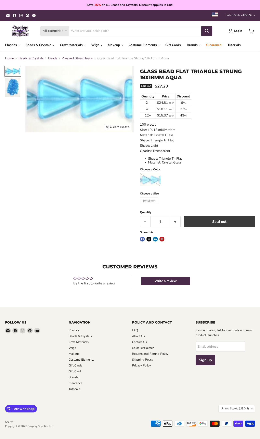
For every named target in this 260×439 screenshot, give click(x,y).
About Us (138, 336)
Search (9, 422)
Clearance (213, 45)
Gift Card (75, 371)
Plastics (11, 45)
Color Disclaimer (143, 348)
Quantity (145, 212)
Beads (52, 58)
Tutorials (234, 45)
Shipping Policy (142, 360)
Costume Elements (143, 45)
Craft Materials (71, 45)
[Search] (206, 31)
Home (9, 58)
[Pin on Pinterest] (161, 239)
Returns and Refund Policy (150, 354)
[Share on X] (148, 239)
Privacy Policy (141, 365)
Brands (192, 45)
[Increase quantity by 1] (175, 221)
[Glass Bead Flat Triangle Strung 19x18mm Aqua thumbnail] (13, 71)
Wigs (95, 45)
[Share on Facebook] (142, 239)
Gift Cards (173, 45)
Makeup (114, 45)
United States (238, 15)
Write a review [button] (166, 281)
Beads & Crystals (38, 45)
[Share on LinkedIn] (155, 239)
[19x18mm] (149, 205)
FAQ (135, 330)
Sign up (205, 360)
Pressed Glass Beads (77, 58)
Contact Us (139, 342)
